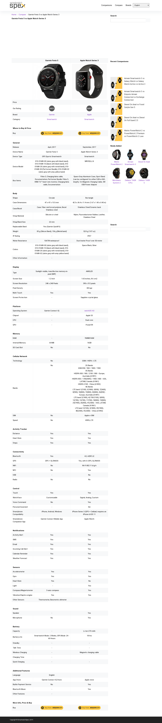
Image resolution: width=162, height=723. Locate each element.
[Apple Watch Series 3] (89, 65)
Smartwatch (52, 119)
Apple (89, 115)
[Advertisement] (60, 38)
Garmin (52, 115)
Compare (119, 5)
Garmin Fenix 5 (51, 60)
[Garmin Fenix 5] (51, 65)
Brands (128, 5)
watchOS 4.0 (89, 311)
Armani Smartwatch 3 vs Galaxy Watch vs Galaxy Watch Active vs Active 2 (134, 81)
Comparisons (106, 5)
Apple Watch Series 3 (89, 60)
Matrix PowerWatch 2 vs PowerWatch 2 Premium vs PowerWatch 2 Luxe (134, 133)
